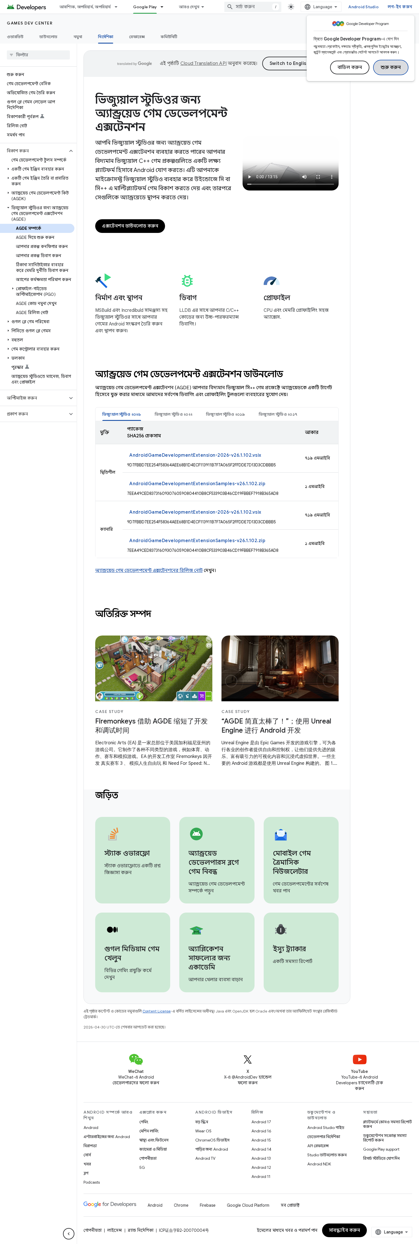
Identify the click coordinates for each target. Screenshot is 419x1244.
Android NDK (319, 1164)
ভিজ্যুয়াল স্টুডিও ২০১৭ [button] (278, 414)
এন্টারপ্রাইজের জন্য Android (107, 1136)
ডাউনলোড (48, 36)
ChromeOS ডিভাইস (212, 1140)
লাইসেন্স (114, 1230)
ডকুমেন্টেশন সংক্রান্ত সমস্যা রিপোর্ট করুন (384, 1138)
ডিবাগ (188, 298)
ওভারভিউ (15, 36)
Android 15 (261, 1140)
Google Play (145, 6)
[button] (34, 150)
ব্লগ (86, 1173)
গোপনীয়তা (147, 1158)
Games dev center (29, 23)
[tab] (121, 414)
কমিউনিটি (169, 36)
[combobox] (252, 7)
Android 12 (261, 1167)
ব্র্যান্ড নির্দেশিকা (140, 1230)
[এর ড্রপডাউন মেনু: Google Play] (164, 7)
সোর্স (87, 1154)
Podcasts (92, 1182)
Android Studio (363, 6)
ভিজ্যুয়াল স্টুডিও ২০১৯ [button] (225, 414)
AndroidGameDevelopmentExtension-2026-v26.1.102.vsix (195, 455)
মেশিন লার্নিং (148, 1131)
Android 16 (261, 1131)
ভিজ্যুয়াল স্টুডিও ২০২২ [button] (174, 414)
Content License (157, 1011)
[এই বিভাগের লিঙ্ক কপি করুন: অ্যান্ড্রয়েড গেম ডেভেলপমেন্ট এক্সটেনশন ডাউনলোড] (290, 375)
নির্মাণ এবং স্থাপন (118, 298)
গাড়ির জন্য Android (211, 1149)
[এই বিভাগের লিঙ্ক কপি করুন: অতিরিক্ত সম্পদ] (158, 614)
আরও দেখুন (189, 6)
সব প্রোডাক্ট (290, 1205)
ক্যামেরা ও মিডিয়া (153, 1149)
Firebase (207, 1205)
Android (91, 1127)
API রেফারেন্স (318, 1145)
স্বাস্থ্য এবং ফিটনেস (153, 1140)
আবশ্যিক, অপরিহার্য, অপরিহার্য (85, 6)
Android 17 (261, 1121)
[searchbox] (38, 55)
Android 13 (261, 1158)
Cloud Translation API (203, 63)
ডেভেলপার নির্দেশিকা (323, 1136)
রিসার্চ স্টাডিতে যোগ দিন (381, 1158)
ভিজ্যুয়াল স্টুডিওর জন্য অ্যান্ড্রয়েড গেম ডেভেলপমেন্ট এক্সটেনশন (161, 113)
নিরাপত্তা (90, 1145)
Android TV (205, 1158)
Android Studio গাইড (325, 1127)
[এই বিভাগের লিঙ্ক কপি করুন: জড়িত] (125, 796)
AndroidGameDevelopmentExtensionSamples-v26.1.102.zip (197, 484)
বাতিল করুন (349, 67)
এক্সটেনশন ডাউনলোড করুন (130, 226)
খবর (87, 1164)
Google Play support (381, 1149)
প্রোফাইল (277, 298)
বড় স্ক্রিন (201, 1121)
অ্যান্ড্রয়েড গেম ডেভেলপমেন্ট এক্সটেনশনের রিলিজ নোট (149, 570)
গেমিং (143, 1121)
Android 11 (260, 1176)
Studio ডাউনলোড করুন (327, 1154)
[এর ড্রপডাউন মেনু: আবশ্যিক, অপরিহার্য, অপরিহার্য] (118, 7)
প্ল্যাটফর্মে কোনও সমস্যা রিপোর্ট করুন (387, 1124)
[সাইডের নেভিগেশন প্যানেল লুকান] (68, 1233)
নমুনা (78, 36)
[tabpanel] (216, 489)
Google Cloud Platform (248, 1205)
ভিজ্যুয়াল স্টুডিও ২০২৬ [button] (121, 414)
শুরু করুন (391, 67)
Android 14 (261, 1149)
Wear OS (203, 1131)
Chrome (181, 1205)
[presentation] (217, 374)
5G (142, 1167)
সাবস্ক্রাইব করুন (344, 1230)
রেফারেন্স (137, 36)
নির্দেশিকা (105, 36)
